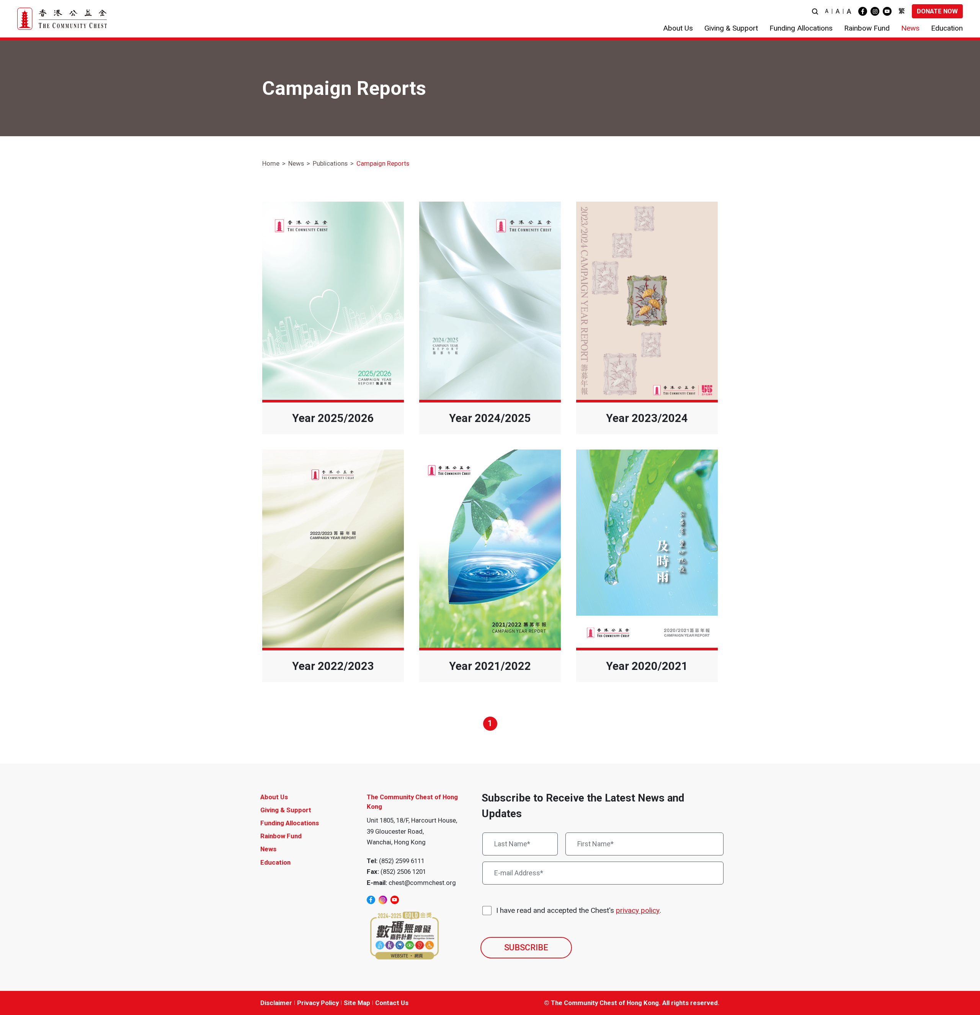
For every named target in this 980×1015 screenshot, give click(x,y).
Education (275, 862)
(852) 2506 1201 (403, 871)
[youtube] (887, 11)
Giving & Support (285, 810)
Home (270, 163)
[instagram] (875, 11)
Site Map (357, 1003)
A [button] (826, 11)
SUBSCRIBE (526, 947)
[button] (815, 11)
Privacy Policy (318, 1003)
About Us (274, 797)
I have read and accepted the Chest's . (578, 910)
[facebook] (862, 11)
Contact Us (391, 1003)
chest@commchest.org (422, 882)
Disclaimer (276, 1003)
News (296, 163)
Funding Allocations (289, 823)
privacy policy (638, 910)
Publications (330, 163)
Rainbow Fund (281, 836)
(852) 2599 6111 (402, 861)
